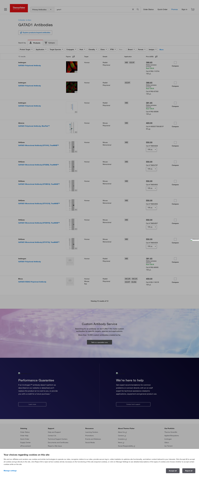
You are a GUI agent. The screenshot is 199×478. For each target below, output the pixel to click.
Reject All (188, 471)
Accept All (173, 471)
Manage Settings (10, 471)
